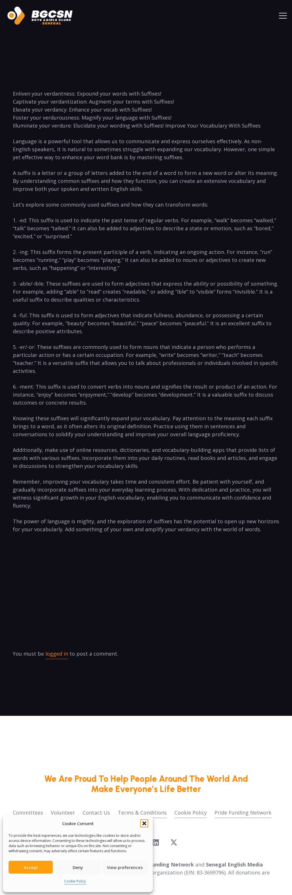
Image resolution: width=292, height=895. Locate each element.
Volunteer (63, 812)
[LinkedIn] (156, 842)
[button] (144, 823)
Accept (31, 867)
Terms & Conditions (142, 812)
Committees (28, 812)
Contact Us (96, 812)
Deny (78, 867)
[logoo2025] (44, 16)
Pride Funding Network (242, 812)
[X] (173, 842)
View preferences (125, 867)
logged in (56, 653)
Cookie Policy (75, 881)
